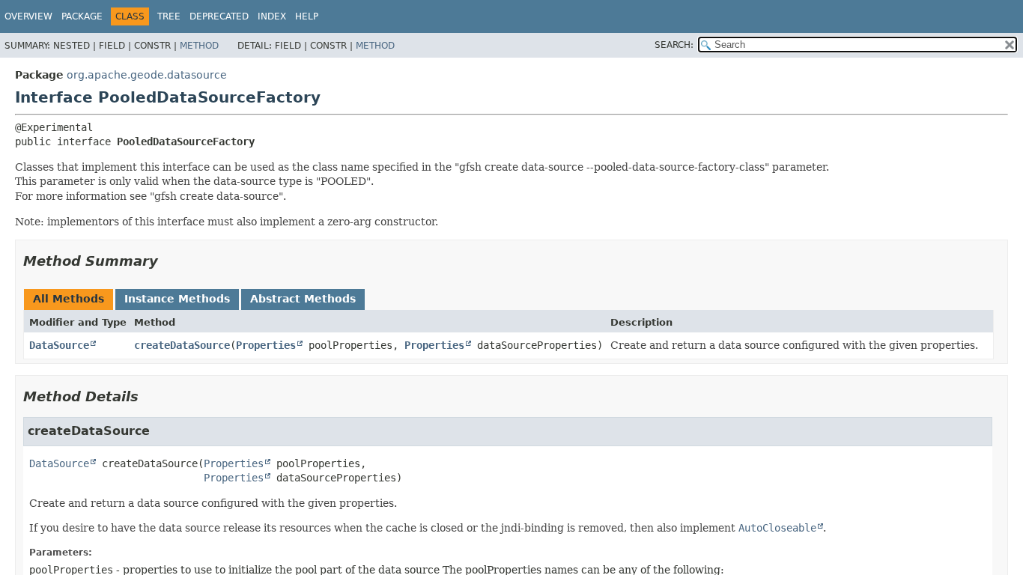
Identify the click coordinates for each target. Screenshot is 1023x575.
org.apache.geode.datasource (147, 75)
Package (82, 16)
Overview (28, 16)
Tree (168, 16)
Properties (266, 345)
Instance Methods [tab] (177, 299)
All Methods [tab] (68, 299)
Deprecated (219, 16)
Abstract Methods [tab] (303, 299)
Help (306, 16)
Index (272, 16)
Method (199, 45)
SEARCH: (674, 45)
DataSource (59, 345)
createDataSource (182, 345)
